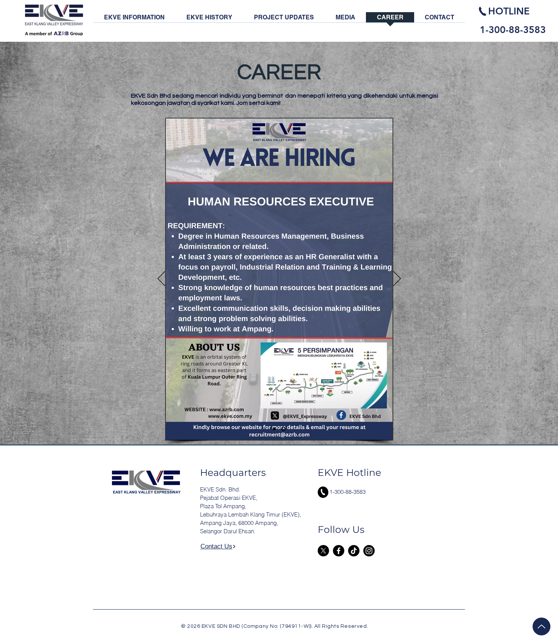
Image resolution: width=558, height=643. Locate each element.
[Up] (541, 626)
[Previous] (161, 279)
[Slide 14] (274, 429)
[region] (514, 20)
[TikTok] (353, 550)
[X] (323, 550)
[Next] (397, 279)
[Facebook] (338, 550)
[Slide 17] (283, 429)
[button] (134, 19)
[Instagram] (369, 550)
